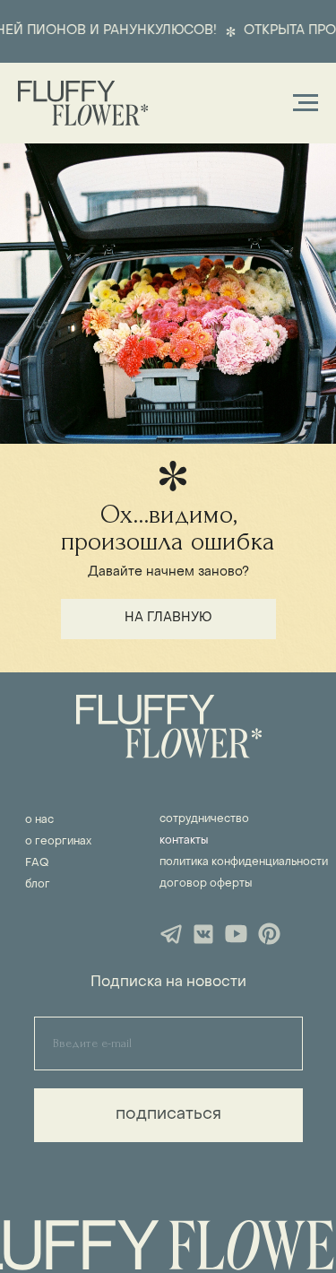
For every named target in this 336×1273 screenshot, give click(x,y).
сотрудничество (204, 819)
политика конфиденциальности (243, 862)
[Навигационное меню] (305, 103)
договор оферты (205, 884)
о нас (39, 820)
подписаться (168, 1114)
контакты (183, 841)
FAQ (36, 863)
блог (37, 884)
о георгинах (58, 841)
